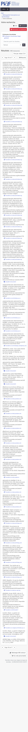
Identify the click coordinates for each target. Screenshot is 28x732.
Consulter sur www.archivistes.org (13, 74)
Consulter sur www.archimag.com (13, 523)
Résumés (23, 57)
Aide (15, 25)
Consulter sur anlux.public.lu (12, 477)
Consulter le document (10, 281)
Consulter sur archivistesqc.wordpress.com (15, 345)
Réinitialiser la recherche (19, 29)
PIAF (2, 13)
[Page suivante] (14, 57)
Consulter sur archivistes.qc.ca (12, 298)
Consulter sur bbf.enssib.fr (11, 609)
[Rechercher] (23, 44)
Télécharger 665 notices (18, 652)
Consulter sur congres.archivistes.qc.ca (15, 627)
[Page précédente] (2, 57)
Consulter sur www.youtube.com (13, 398)
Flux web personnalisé (19, 655)
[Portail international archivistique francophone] (14, 3)
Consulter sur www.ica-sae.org (12, 590)
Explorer (23, 25)
